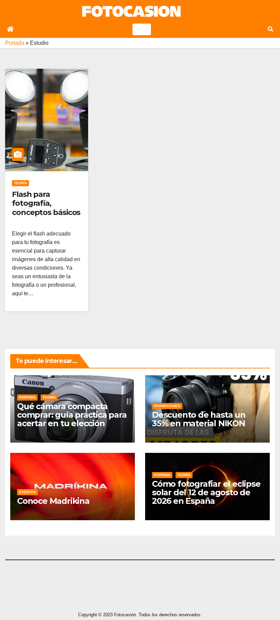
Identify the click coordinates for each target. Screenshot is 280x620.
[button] (270, 29)
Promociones (167, 406)
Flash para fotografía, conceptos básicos (46, 203)
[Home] (10, 29)
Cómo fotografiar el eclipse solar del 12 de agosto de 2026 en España (206, 492)
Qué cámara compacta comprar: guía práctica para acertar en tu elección (72, 414)
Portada (14, 43)
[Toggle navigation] (141, 29)
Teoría (20, 183)
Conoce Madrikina (53, 501)
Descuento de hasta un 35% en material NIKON (199, 419)
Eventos (27, 492)
